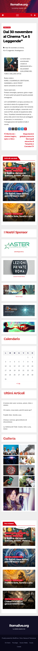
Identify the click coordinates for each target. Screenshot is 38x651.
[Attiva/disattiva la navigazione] (17, 15)
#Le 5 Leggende (8, 50)
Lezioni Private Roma (19, 276)
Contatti (19, 646)
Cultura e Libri (21, 167)
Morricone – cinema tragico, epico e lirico (10, 136)
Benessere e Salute (10, 167)
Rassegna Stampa (17, 170)
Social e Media (24, 642)
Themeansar (32, 638)
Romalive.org (19, 4)
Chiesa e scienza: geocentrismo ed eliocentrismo (14, 603)
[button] (31, 15)
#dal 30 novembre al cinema (14, 48)
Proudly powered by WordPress (10, 638)
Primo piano (7, 27)
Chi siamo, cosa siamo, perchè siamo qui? (17, 194)
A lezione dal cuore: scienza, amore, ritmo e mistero (17, 175)
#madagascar (19, 50)
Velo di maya (19, 296)
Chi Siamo (7, 642)
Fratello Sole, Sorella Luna (19, 216)
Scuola (31, 642)
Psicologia (15, 642)
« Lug (18, 383)
